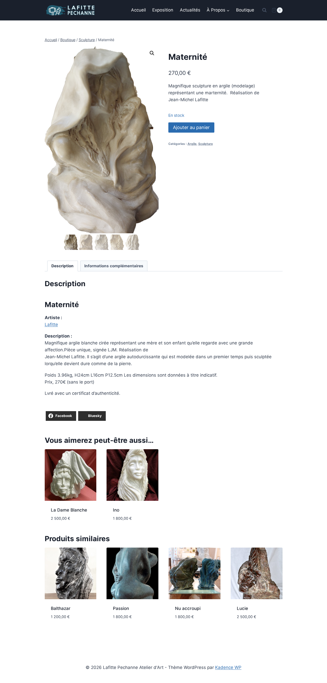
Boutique (245, 10)
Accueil (138, 10)
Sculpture (205, 144)
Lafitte (51, 324)
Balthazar (61, 608)
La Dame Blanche (69, 510)
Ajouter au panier (191, 127)
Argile (192, 144)
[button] (152, 53)
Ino (116, 510)
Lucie (242, 608)
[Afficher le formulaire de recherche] (264, 10)
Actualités (190, 10)
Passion (121, 608)
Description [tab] (62, 265)
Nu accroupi (188, 608)
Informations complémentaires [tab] (113, 265)
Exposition (162, 10)
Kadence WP (228, 667)
